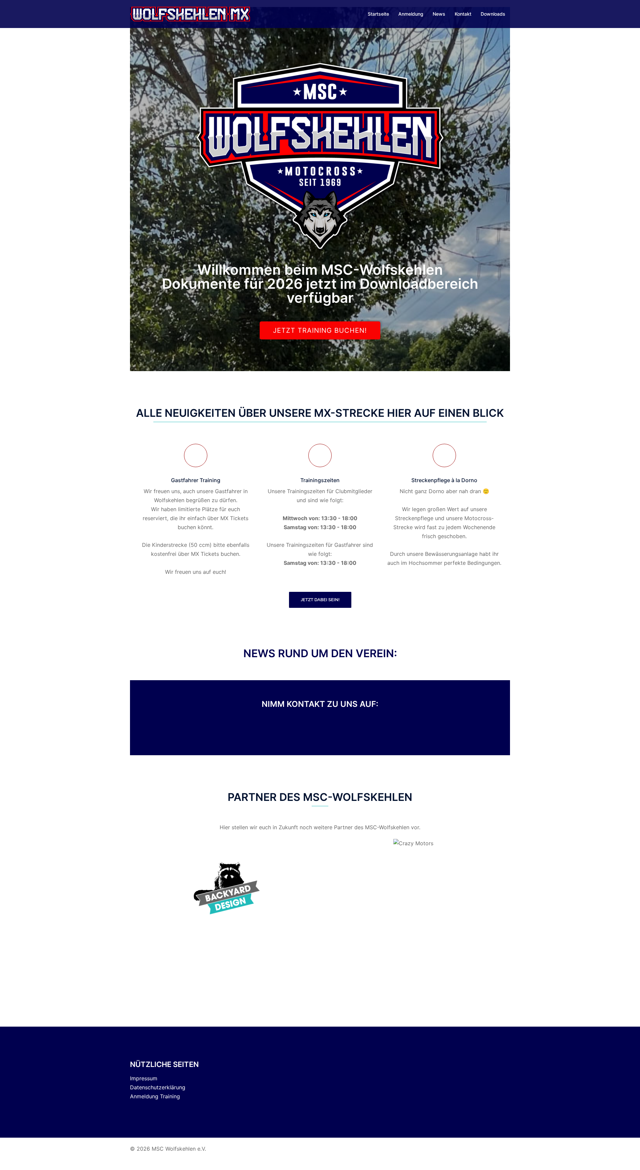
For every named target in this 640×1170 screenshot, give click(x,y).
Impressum (143, 1078)
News (439, 14)
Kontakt (463, 14)
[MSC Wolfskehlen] (190, 13)
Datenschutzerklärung (157, 1087)
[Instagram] (356, 731)
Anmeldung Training (155, 1096)
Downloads (493, 14)
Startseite (378, 14)
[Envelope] (320, 731)
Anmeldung (410, 14)
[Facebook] (284, 731)
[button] (140, 887)
